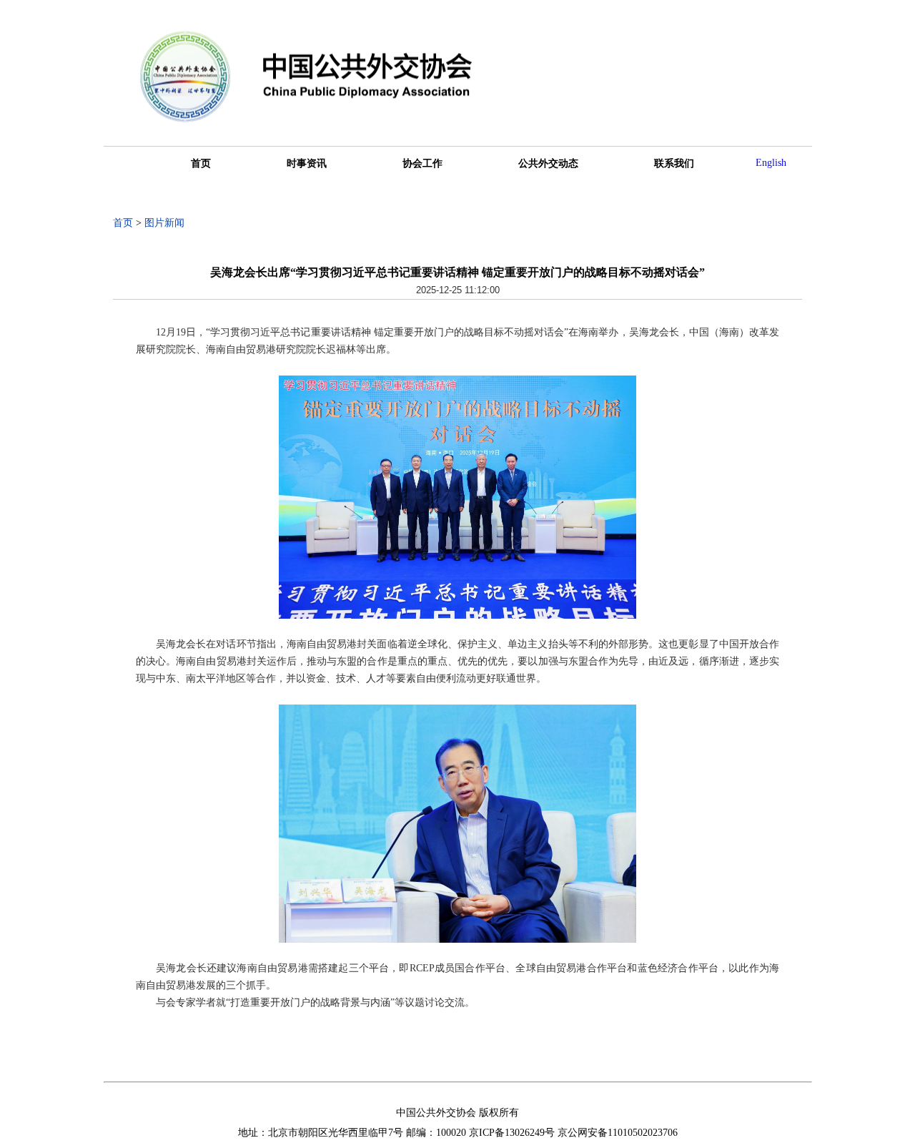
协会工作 (422, 163)
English (771, 162)
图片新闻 (164, 222)
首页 (201, 163)
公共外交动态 (548, 163)
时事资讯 (307, 163)
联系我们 (674, 163)
